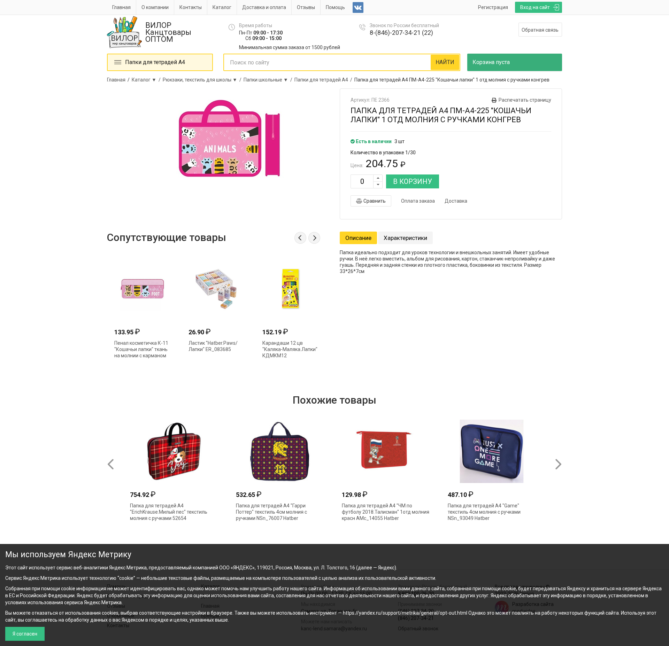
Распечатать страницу (525, 100)
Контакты (190, 7)
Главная (121, 7)
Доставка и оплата (264, 7)
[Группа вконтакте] (358, 7)
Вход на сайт (535, 7)
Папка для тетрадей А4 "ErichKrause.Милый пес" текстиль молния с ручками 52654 (168, 512)
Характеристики (405, 237)
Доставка (456, 201)
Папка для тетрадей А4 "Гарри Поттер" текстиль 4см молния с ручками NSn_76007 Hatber (271, 512)
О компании (155, 7)
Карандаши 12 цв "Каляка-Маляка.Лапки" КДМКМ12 (289, 349)
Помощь (335, 7)
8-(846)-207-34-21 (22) (401, 32)
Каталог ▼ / (147, 80)
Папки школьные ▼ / (269, 80)
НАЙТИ (445, 62)
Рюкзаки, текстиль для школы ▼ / (203, 80)
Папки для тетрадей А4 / (324, 80)
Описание (358, 237)
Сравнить (374, 201)
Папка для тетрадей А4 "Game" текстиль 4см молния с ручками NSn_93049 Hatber (484, 512)
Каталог (222, 7)
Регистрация (493, 7)
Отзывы (306, 7)
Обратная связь (540, 30)
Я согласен (25, 634)
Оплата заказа (418, 201)
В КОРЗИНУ (412, 181)
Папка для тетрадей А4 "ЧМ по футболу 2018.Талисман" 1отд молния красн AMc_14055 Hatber (385, 512)
